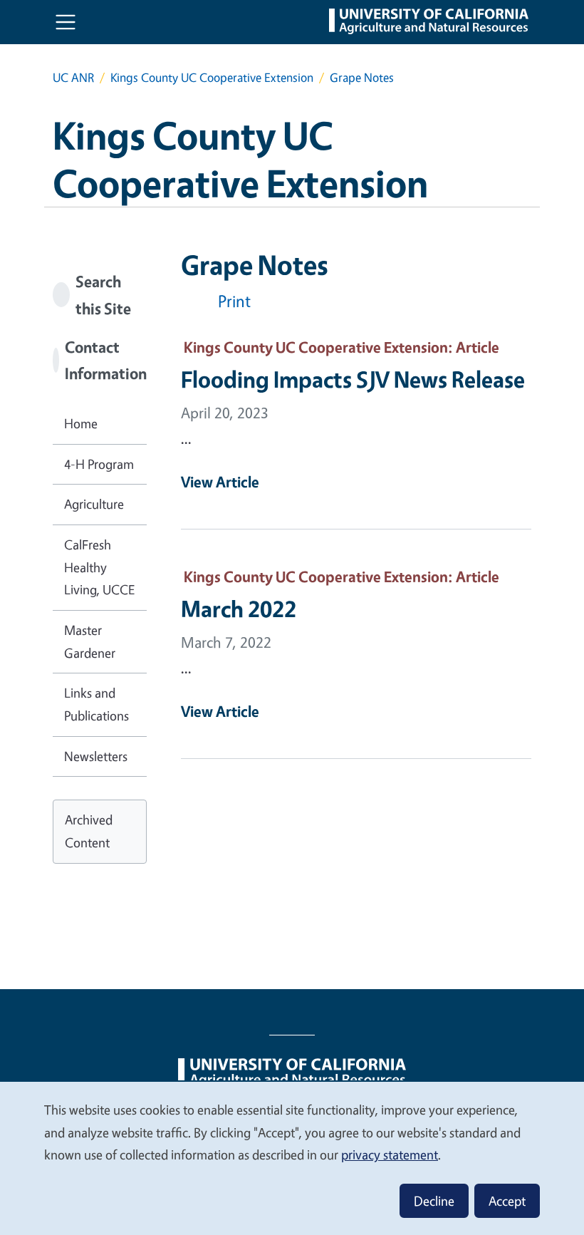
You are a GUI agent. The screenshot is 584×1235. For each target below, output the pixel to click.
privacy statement (389, 1154)
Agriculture (94, 503)
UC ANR (73, 77)
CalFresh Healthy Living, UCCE (99, 567)
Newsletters (95, 756)
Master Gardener (89, 641)
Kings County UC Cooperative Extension (211, 77)
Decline (434, 1200)
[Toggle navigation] (65, 22)
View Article (220, 481)
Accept (507, 1200)
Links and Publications (96, 704)
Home (81, 423)
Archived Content (89, 831)
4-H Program (99, 463)
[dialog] (292, 1157)
